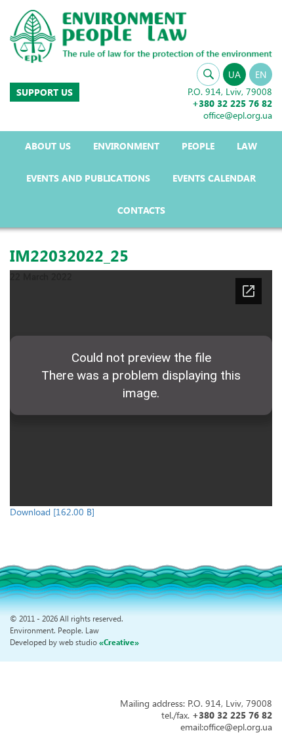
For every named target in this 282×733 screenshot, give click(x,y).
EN (260, 74)
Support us (44, 92)
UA (234, 74)
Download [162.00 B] (52, 511)
